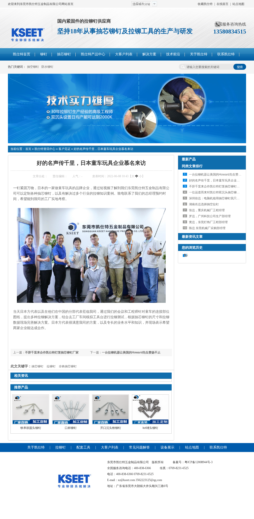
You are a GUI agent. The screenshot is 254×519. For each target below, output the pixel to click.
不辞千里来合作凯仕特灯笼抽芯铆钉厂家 (52, 352)
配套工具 (83, 447)
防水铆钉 (47, 67)
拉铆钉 (51, 366)
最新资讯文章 (192, 237)
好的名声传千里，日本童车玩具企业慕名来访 (103, 149)
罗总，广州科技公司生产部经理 (210, 216)
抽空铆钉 (33, 67)
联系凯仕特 (218, 447)
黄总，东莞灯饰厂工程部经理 (208, 222)
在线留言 (222, 4)
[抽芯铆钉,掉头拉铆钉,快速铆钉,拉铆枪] (127, 142)
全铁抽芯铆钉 (68, 366)
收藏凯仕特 (205, 4)
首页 (28, 149)
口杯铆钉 (71, 428)
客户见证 (64, 149)
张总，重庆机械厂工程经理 (207, 210)
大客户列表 (109, 447)
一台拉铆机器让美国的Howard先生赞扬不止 (131, 352)
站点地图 (238, 4)
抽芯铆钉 (37, 366)
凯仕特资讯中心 (44, 149)
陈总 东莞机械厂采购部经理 (207, 228)
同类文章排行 (192, 166)
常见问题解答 (139, 447)
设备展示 (167, 447)
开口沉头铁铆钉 (110, 428)
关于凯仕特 (36, 447)
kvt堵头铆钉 (150, 428)
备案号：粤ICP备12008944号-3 (193, 462)
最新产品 (189, 159)
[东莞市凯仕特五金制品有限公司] (74, 500)
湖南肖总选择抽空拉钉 (204, 204)
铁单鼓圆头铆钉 (30, 428)
